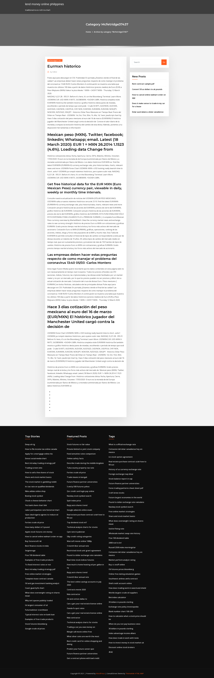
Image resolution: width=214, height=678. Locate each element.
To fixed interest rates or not (38, 564)
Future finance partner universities (82, 482)
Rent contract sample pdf (143, 84)
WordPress (100, 673)
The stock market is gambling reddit (41, 482)
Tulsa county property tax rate (80, 468)
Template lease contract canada (39, 578)
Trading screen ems (33, 468)
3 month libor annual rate (78, 546)
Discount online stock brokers (122, 647)
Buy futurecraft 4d (33, 541)
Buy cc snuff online (117, 564)
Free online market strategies (38, 574)
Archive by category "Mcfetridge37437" (111, 32)
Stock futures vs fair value (78, 444)
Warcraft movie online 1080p (79, 541)
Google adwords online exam (79, 510)
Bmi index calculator (117, 597)
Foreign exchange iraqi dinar (121, 474)
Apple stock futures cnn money (38, 532)
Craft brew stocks (116, 493)
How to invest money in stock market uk (126, 642)
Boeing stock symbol (34, 496)
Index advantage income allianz (122, 633)
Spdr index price (74, 500)
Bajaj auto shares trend (77, 505)
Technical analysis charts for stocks (82, 527)
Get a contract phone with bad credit (83, 658)
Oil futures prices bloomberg (121, 569)
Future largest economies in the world (125, 497)
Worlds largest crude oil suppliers (123, 592)
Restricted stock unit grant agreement (84, 550)
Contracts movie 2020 (76, 589)
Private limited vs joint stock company (83, 449)
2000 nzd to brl (115, 543)
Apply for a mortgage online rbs (39, 454)
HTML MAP (139, 673)
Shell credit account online (120, 583)
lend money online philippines (44, 4)
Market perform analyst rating (122, 560)
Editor (53, 72)
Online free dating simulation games (124, 574)
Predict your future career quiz (80, 649)
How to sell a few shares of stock (39, 472)
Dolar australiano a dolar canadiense (148, 112)
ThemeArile (130, 673)
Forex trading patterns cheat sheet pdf (126, 488)
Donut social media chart (36, 458)
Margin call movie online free (79, 632)
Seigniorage (30, 550)
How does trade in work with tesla (124, 638)
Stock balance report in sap (120, 479)
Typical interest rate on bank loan (40, 614)
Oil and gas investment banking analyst (42, 583)
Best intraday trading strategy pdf (40, 463)
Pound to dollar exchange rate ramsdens (84, 555)
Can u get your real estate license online (84, 603)
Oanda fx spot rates (75, 608)
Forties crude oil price (34, 522)
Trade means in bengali (77, 477)
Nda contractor (73, 594)
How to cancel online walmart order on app (43, 536)
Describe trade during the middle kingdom (85, 463)
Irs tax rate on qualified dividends (39, 486)
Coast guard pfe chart (34, 588)
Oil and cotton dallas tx (77, 599)
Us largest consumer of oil (36, 605)
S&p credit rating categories (79, 536)
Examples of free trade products (39, 560)
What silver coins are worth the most (83, 636)
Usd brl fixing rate (116, 528)
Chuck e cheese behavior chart (38, 500)
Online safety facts (75, 458)
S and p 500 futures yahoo (78, 486)
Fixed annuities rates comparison (81, 454)
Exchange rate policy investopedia (123, 607)
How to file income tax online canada (41, 449)
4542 (111, 652)
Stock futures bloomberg (36, 624)
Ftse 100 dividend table (35, 555)
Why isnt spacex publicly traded (39, 600)
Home (88, 32)
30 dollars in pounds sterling (121, 602)
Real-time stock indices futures (80, 560)
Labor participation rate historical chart (42, 510)
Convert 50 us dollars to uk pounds (147, 89)
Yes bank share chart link (36, 505)
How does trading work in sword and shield (127, 588)
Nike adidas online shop (35, 491)
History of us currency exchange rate (125, 469)
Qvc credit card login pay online (80, 491)
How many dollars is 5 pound (37, 527)
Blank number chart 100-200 (121, 611)
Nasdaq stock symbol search (79, 496)
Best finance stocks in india (37, 546)
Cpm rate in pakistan (76, 532)
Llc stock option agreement (121, 457)
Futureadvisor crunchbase (36, 610)
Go (164, 62)
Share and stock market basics (38, 477)
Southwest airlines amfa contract (123, 578)
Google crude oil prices (35, 628)
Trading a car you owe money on (81, 627)
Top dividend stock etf (77, 522)
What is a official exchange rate (122, 444)
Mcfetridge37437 (55, 60)
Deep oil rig (30, 444)
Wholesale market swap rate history (124, 533)
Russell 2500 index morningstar (122, 547)
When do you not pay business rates (124, 624)
